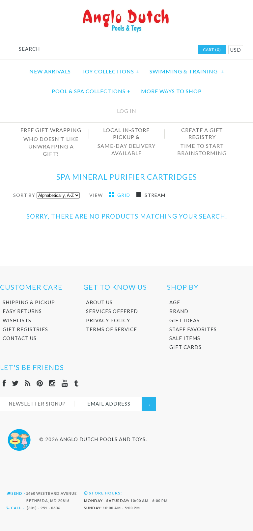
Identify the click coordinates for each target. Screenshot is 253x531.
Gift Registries (25, 329)
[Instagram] (52, 383)
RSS (149, 50)
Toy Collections (110, 71)
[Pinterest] (40, 383)
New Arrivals (50, 71)
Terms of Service (111, 329)
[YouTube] (65, 383)
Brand (178, 311)
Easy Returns (22, 311)
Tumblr (183, 50)
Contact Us (20, 338)
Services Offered (112, 311)
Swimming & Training (187, 71)
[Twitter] (15, 383)
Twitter (140, 50)
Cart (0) (212, 49)
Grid (124, 195)
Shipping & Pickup (29, 302)
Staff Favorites (193, 329)
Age (174, 302)
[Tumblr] (76, 383)
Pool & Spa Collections (91, 91)
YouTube (174, 50)
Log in (126, 111)
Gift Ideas (184, 320)
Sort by (24, 195)
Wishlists (17, 320)
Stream (155, 195)
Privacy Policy (108, 320)
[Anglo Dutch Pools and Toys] (126, 10)
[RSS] (28, 383)
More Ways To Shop (171, 91)
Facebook (131, 50)
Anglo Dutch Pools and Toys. (103, 439)
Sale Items (184, 338)
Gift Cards (185, 347)
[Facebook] (4, 383)
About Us (99, 302)
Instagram (166, 50)
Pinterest (157, 50)
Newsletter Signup (37, 404)
